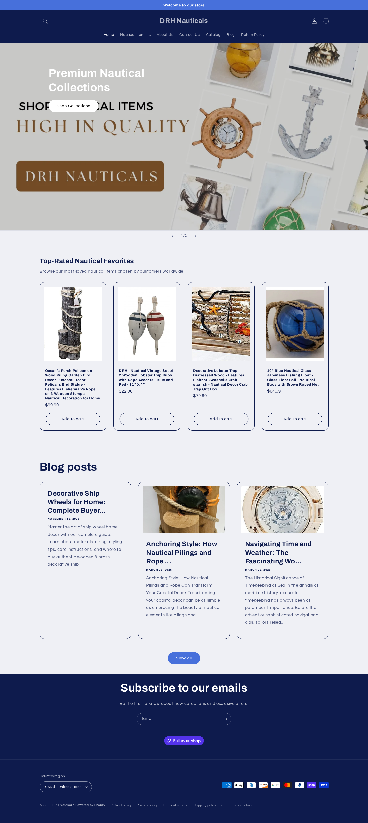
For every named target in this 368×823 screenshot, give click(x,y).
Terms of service (175, 805)
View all (184, 658)
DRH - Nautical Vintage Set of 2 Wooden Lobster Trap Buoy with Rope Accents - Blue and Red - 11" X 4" (146, 377)
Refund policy (121, 805)
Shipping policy (205, 805)
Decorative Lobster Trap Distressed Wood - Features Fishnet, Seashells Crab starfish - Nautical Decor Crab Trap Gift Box (220, 380)
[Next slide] (195, 236)
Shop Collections (74, 106)
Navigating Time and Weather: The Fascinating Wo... (278, 552)
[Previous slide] (172, 236)
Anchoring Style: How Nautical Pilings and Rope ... (181, 552)
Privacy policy (147, 805)
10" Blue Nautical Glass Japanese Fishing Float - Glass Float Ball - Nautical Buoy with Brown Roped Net (293, 377)
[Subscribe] (225, 719)
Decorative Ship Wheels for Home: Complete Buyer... (77, 502)
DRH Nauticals (63, 805)
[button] (45, 21)
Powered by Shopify (90, 805)
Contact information (236, 805)
